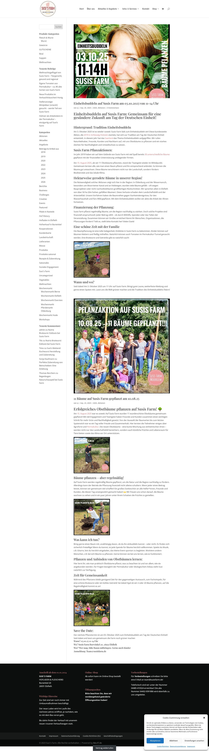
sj (77, 108)
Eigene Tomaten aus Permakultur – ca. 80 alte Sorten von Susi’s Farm (50, 86)
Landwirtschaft (46, 237)
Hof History (44, 216)
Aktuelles (43, 140)
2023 (43, 169)
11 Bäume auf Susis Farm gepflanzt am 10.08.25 (106, 398)
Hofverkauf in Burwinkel (50, 224)
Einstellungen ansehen (194, 740)
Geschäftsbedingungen (113, 736)
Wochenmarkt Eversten (52, 300)
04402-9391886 (146, 691)
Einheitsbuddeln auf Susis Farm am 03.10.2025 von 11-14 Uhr (116, 103)
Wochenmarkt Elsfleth (51, 296)
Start (81, 9)
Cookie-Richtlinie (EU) (92, 736)
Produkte (43, 250)
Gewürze (43, 45)
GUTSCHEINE (45, 49)
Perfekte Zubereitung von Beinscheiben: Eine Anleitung (51, 365)
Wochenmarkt (45, 288)
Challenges (44, 194)
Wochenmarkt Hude (48, 315)
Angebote (43, 144)
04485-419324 (137, 688)
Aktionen (101, 108)
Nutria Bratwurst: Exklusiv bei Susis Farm (49, 333)
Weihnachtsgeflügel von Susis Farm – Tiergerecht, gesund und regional (50, 75)
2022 (43, 165)
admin (42, 329)
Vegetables (44, 280)
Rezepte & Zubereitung (49, 258)
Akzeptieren (155, 740)
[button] (204, 718)
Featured (43, 207)
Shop (154, 9)
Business (43, 190)
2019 (43, 156)
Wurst (44, 41)
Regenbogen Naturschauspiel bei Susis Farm (51, 379)
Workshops (44, 319)
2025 (95, 108)
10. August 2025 (84, 163)
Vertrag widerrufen (104, 748)
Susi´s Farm (44, 271)
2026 (43, 182)
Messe (42, 245)
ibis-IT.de (97, 743)
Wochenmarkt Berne (50, 291)
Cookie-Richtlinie (163, 746)
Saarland (109, 138)
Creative (43, 199)
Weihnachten (45, 62)
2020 (43, 160)
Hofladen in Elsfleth (48, 220)
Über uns (91, 9)
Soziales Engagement (49, 267)
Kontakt (145, 9)
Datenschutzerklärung (178, 746)
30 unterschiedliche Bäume (157, 154)
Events (42, 203)
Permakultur (93, 426)
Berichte (43, 186)
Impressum (191, 746)
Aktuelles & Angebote (107, 9)
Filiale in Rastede (46, 211)
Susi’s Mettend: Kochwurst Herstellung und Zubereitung (50, 351)
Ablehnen (173, 740)
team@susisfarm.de (153, 679)
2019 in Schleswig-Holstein (96, 135)
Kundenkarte (45, 233)
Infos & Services (129, 9)
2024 (43, 173)
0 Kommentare (113, 108)
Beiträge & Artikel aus (49, 148)
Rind (41, 53)
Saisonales (44, 262)
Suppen (42, 58)
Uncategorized (46, 275)
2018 (43, 152)
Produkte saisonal (47, 254)
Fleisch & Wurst (46, 37)
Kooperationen (46, 228)
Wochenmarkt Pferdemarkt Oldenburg (47, 307)
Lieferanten (44, 241)
